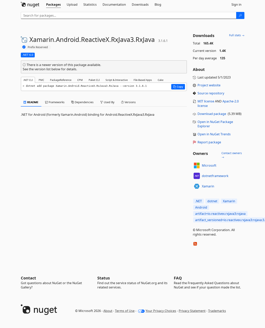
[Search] (240, 15)
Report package (209, 142)
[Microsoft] (196, 165)
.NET (198, 201)
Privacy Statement (192, 311)
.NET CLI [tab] (28, 80)
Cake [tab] (160, 80)
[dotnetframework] (196, 175)
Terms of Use (125, 311)
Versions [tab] (130, 102)
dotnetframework (215, 176)
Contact (28, 278)
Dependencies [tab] (84, 102)
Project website (209, 85)
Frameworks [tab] (56, 102)
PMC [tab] (41, 80)
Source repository (211, 93)
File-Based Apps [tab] (143, 80)
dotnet (212, 201)
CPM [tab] (80, 80)
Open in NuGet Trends (214, 134)
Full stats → (236, 35)
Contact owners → (231, 155)
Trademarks (217, 311)
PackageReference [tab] (60, 80)
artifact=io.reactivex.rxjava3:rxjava (220, 213)
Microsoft (209, 165)
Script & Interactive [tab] (117, 80)
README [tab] (32, 102)
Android (201, 207)
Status (103, 278)
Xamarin (208, 186)
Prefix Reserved (38, 47)
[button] (178, 86)
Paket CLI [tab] (94, 80)
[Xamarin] (196, 186)
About (107, 311)
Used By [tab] (108, 102)
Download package (212, 114)
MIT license (206, 101)
